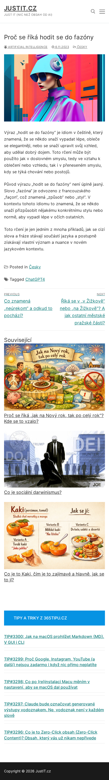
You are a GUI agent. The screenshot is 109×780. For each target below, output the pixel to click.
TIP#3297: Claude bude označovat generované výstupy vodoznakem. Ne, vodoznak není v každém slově (54, 709)
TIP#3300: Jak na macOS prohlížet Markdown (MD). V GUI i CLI (54, 639)
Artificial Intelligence (27, 47)
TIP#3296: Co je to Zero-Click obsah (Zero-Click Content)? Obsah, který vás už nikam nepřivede (50, 735)
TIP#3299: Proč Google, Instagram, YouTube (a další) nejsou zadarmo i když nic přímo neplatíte (50, 661)
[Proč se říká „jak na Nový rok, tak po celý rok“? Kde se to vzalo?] (54, 377)
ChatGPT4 (35, 279)
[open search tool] (93, 11)
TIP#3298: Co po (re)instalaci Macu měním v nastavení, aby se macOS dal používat (47, 684)
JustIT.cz (20, 8)
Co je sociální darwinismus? (33, 492)
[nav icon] (102, 11)
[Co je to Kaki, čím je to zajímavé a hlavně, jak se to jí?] (54, 535)
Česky (81, 47)
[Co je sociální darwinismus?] (54, 459)
